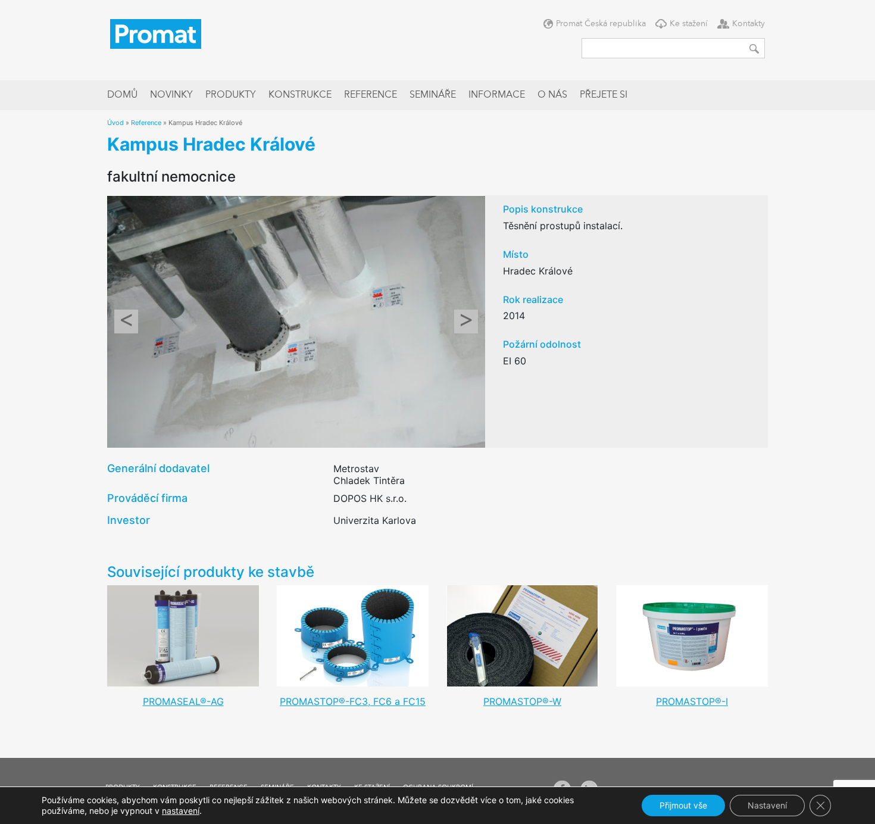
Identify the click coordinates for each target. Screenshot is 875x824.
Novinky (171, 95)
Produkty (230, 95)
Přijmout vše (683, 805)
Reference (370, 95)
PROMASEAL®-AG (183, 701)
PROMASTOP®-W (522, 701)
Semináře (433, 95)
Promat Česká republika (601, 24)
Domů (122, 95)
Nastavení (767, 805)
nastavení (180, 811)
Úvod (115, 122)
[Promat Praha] (155, 33)
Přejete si (603, 95)
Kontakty (748, 24)
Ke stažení (689, 24)
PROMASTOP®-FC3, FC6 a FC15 (353, 701)
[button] (126, 321)
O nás (552, 95)
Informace (496, 95)
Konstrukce (300, 95)
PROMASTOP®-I (692, 701)
